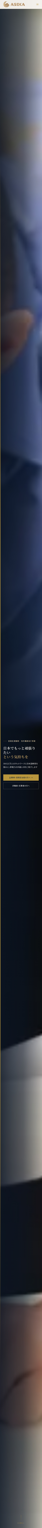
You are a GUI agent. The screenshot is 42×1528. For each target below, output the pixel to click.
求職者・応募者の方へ (21, 785)
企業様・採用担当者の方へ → (21, 777)
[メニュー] (37, 4)
